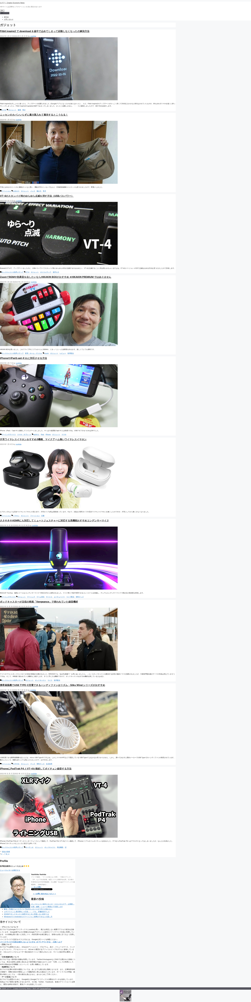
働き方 (39, 191)
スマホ (4, 110)
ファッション (6, 191)
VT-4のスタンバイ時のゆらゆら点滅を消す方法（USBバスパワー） (37, 195)
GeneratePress (45, 988)
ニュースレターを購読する (10, 870)
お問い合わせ (8, 19)
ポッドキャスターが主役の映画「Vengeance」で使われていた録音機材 (39, 601)
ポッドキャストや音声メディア (13, 272)
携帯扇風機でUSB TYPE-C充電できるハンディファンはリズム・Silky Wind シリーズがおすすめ (52, 685)
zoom (46, 353)
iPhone (48, 434)
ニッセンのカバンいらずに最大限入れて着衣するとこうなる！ (34, 114)
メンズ (32, 191)
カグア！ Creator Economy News (12, 3)
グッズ (32, 764)
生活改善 (49, 764)
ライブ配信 (70, 597)
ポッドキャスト (40, 680)
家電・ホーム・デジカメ (33, 353)
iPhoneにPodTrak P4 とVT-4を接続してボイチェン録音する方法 (35, 768)
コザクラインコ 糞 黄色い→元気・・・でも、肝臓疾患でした (27, 912)
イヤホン (16, 516)
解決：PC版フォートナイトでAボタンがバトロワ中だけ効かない (28, 909)
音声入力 (56, 272)
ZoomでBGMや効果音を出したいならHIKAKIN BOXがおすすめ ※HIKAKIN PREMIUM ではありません (55, 277)
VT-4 (27, 272)
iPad (42, 434)
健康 (19, 110)
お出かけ (16, 191)
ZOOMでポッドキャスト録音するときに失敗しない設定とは (26, 914)
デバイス (49, 597)
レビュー (63, 353)
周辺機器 (60, 847)
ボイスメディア (45, 272)
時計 (24, 110)
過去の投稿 (6, 852)
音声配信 (70, 353)
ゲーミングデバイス (9, 434)
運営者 (6, 17)
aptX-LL (36, 434)
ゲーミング (31, 597)
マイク (50, 680)
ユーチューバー (59, 597)
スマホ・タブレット (24, 434)
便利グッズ (80, 597)
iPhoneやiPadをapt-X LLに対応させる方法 (23, 358)
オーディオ (29, 847)
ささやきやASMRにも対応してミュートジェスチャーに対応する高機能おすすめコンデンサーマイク (54, 520)
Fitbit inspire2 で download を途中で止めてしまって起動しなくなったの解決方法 (44, 31)
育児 (44, 191)
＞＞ (36, 887)
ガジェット (12, 110)
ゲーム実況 (40, 597)
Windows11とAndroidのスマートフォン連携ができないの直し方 (28, 917)
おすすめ (16, 764)
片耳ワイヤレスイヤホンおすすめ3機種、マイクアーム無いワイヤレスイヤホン (43, 439)
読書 (42, 516)
